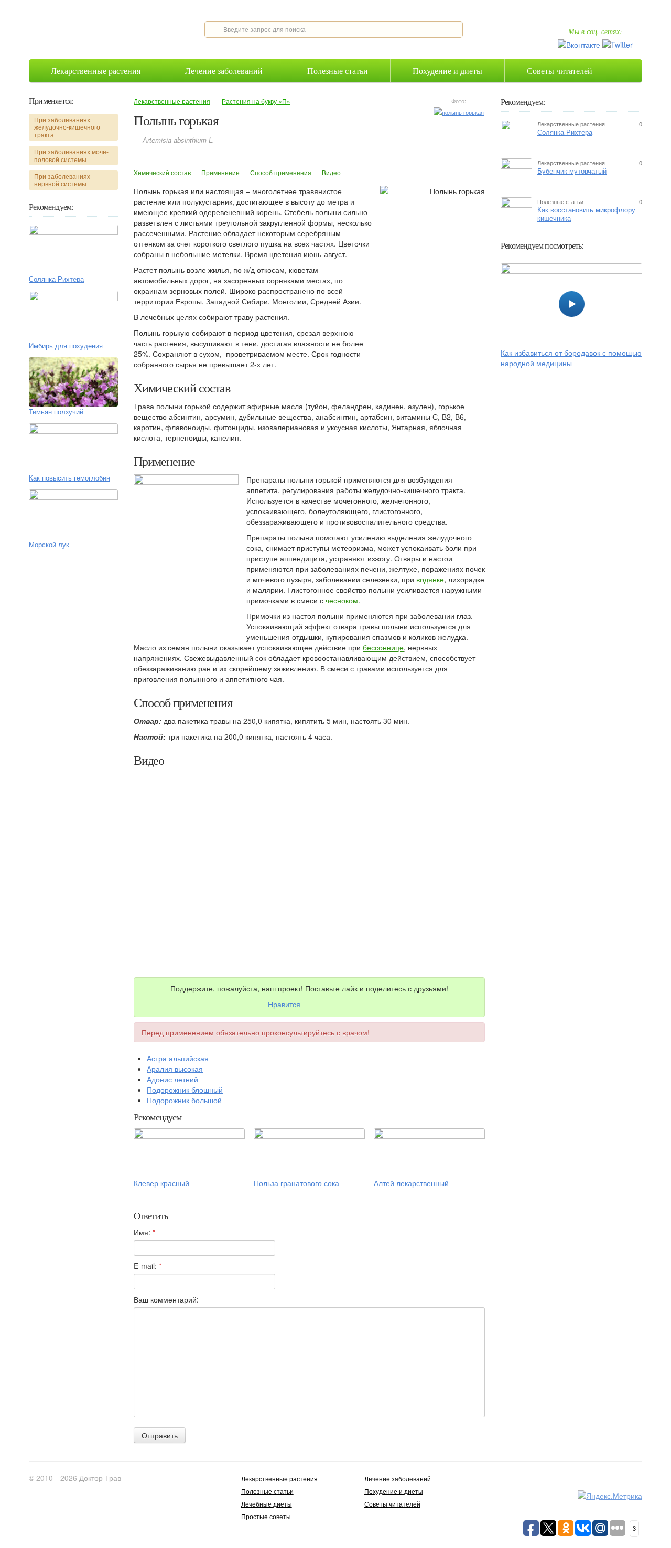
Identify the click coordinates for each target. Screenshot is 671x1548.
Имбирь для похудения (66, 345)
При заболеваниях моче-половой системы (71, 155)
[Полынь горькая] (459, 111)
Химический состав (162, 172)
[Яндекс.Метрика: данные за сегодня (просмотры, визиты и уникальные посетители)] (610, 1495)
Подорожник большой (184, 1100)
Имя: (144, 1232)
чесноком (342, 600)
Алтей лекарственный (411, 1183)
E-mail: (147, 1266)
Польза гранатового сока (296, 1183)
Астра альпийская (178, 1058)
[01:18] (571, 302)
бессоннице (383, 647)
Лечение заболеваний (224, 70)
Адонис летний (172, 1079)
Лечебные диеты (266, 1503)
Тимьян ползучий (56, 412)
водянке (430, 579)
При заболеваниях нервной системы (62, 180)
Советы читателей (559, 70)
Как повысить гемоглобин (69, 478)
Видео (331, 172)
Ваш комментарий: (166, 1299)
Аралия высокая (175, 1068)
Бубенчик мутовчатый (572, 171)
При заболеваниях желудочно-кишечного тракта (67, 127)
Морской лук (49, 544)
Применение (220, 172)
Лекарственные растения (95, 70)
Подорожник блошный (185, 1089)
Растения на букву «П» (256, 101)
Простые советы (266, 1516)
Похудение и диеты (447, 70)
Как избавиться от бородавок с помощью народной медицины (571, 357)
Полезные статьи (337, 70)
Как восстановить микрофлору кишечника (586, 214)
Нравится (284, 1004)
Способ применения (280, 172)
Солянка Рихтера (56, 279)
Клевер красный (161, 1183)
